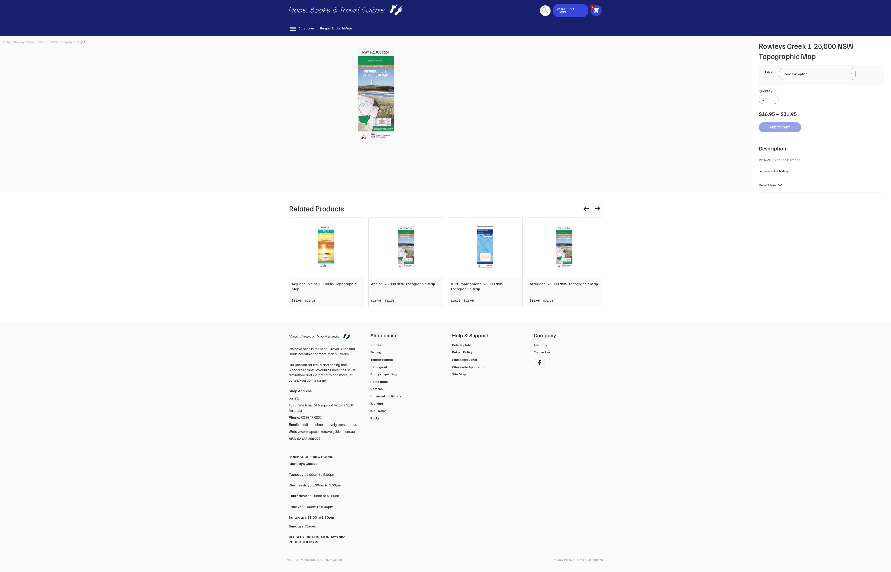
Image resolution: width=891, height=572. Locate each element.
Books (375, 418)
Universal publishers (385, 396)
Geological (378, 367)
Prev (295, 262)
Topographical (381, 359)
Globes (375, 345)
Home (7, 42)
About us (540, 345)
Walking (376, 403)
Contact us (542, 352)
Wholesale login (566, 10)
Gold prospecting (383, 374)
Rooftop (376, 389)
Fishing (375, 352)
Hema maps (379, 381)
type (769, 71)
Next (596, 262)
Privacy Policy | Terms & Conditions (578, 560)
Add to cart (780, 127)
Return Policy (462, 352)
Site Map (459, 374)
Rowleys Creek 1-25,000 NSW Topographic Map (48, 42)
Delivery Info (461, 345)
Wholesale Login (464, 359)
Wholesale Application (469, 367)
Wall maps (378, 411)
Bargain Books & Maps (336, 28)
